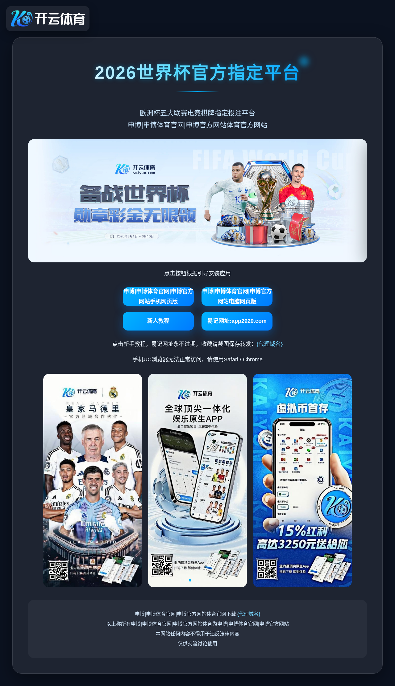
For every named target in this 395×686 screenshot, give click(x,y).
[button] (180, 580)
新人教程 (158, 321)
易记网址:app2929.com (237, 321)
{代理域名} (270, 344)
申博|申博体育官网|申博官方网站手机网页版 (158, 296)
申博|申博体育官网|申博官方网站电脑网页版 (237, 296)
